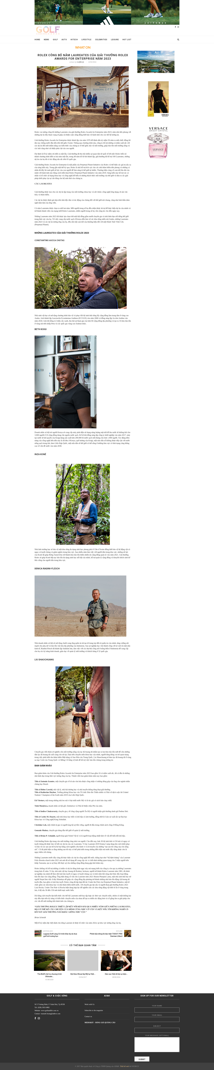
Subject (157, 1026)
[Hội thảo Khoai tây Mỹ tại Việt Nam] (82, 960)
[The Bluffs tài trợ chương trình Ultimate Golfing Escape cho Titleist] (49, 960)
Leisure (115, 40)
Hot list (126, 40)
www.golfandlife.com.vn (49, 1010)
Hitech (74, 40)
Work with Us (89, 1004)
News (46, 40)
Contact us (88, 1016)
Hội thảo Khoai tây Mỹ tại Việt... (82, 974)
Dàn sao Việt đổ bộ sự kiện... (116, 974)
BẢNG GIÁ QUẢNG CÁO (105, 1022)
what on (83, 47)
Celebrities (101, 40)
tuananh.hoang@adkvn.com (50, 1014)
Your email (157, 1015)
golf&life (80, 62)
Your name (157, 1006)
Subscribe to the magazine (94, 1010)
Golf (55, 40)
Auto (64, 40)
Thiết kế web (124, 1066)
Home (37, 40)
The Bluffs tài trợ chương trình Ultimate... (49, 975)
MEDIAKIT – (90, 1022)
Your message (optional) (157, 1035)
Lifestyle (86, 40)
